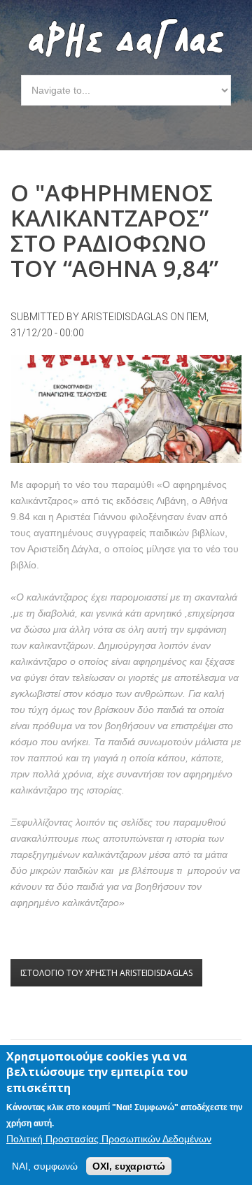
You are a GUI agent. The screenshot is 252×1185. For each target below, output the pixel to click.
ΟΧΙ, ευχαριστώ (128, 1166)
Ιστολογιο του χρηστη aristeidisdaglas (106, 973)
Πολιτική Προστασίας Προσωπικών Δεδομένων (108, 1138)
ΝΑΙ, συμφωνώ (45, 1166)
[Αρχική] (126, 25)
